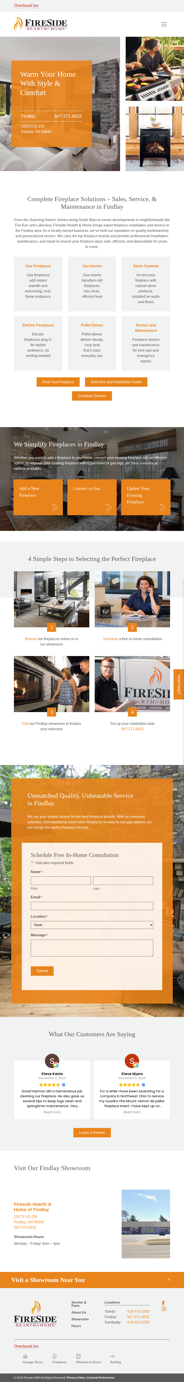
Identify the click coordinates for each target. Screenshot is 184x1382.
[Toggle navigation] (164, 24)
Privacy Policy (76, 1377)
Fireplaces (59, 1362)
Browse (31, 639)
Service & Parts (78, 1304)
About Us (78, 1312)
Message (39, 935)
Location (39, 916)
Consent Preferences (100, 1377)
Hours (76, 1326)
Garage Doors (33, 1362)
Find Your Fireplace (58, 382)
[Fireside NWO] (40, 24)
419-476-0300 (138, 1311)
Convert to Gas (86, 488)
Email (36, 897)
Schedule (110, 639)
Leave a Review (92, 1132)
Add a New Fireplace (29, 492)
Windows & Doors (88, 1362)
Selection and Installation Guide (116, 382)
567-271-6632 (68, 116)
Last (96, 888)
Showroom (80, 1319)
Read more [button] (52, 1112)
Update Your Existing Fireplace (138, 495)
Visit (25, 724)
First (34, 888)
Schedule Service (92, 396)
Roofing (115, 1362)
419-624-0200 (138, 1322)
